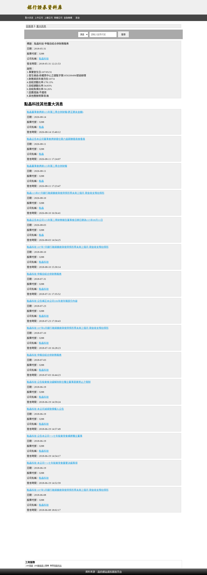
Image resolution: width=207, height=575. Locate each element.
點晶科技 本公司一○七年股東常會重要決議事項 (52, 463)
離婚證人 (41, 566)
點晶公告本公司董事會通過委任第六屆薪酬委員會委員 (56, 139)
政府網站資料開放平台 (110, 571)
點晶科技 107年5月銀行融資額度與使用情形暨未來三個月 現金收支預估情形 (68, 490)
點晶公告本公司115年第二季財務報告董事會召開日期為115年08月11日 (65, 220)
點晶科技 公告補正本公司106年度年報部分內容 (52, 301)
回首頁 (29, 26)
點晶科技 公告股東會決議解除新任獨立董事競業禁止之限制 (59, 382)
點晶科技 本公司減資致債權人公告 (45, 409)
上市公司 (39, 17)
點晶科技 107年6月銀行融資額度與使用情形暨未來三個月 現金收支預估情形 (68, 328)
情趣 (31, 566)
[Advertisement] (124, 7)
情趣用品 (58, 566)
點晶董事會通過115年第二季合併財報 (47, 166)
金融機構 (68, 17)
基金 (78, 17)
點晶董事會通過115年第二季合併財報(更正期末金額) (55, 112)
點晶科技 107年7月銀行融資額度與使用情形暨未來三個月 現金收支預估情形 (68, 247)
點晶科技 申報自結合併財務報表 (44, 274)
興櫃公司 (58, 17)
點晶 (41, 127)
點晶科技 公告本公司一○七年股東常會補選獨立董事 (54, 436)
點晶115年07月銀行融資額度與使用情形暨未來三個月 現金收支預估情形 (65, 193)
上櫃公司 (48, 17)
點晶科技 (44, 58)
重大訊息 (29, 17)
